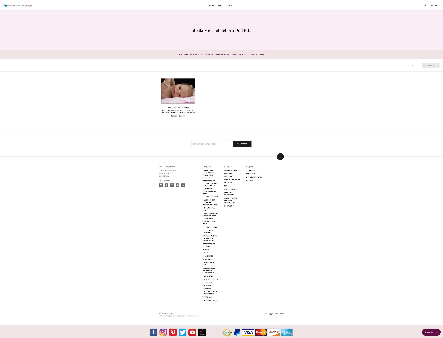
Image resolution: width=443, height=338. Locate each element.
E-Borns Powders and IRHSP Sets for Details (210, 216)
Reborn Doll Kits (210, 197)
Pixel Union (174, 316)
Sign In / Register (232, 179)
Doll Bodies (207, 256)
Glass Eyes (207, 282)
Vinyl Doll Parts (210, 279)
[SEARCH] (425, 5)
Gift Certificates (210, 300)
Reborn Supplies (209, 227)
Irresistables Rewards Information (230, 200)
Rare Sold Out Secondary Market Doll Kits (210, 202)
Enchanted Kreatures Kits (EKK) (209, 191)
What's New (207, 259)
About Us (228, 183)
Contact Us (229, 206)
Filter (415, 65)
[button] (419, 65)
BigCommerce (193, 316)
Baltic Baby (207, 276)
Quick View (178, 92)
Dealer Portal (230, 170)
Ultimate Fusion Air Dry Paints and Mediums (209, 238)
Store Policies (231, 189)
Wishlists (250, 174)
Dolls (205, 253)
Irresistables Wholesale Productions (208, 270)
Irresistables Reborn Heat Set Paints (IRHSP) (209, 183)
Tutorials (207, 297)
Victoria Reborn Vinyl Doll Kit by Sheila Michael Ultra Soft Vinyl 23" (178, 112)
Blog (226, 186)
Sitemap (249, 180)
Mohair (205, 249)
